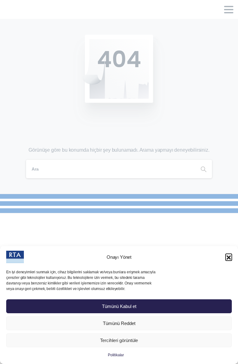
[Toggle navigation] (229, 9)
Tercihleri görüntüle (119, 340)
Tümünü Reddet (119, 323)
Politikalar (116, 355)
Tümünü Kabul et (119, 306)
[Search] (203, 169)
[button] (229, 257)
